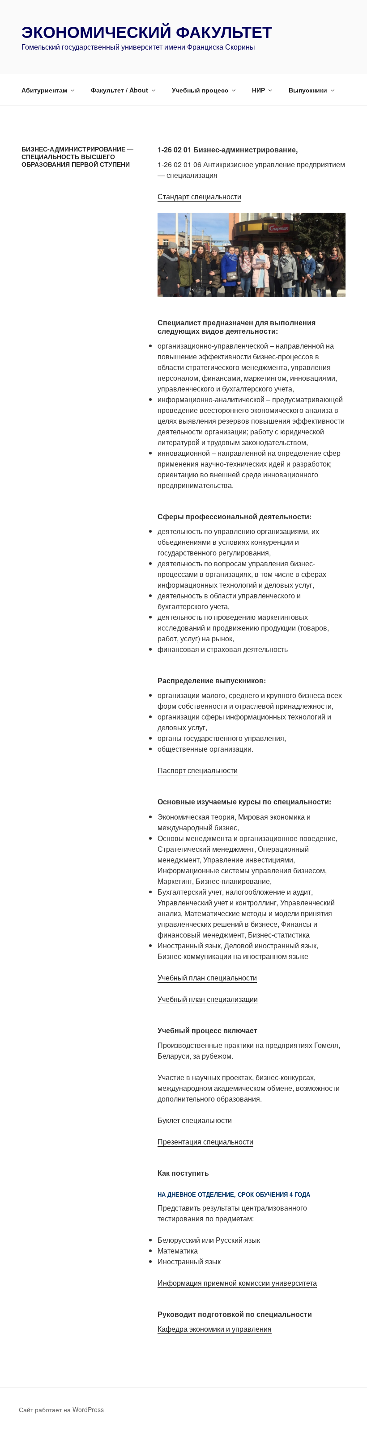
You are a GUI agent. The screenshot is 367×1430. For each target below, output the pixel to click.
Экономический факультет (146, 31)
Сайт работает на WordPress (61, 1409)
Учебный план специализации (208, 999)
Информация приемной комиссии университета (237, 1283)
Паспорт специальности (198, 770)
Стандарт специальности (199, 196)
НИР (258, 89)
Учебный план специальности (207, 977)
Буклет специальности (195, 1120)
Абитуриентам (44, 89)
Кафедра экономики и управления (215, 1329)
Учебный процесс (200, 89)
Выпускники (308, 89)
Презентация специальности (205, 1141)
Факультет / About (119, 89)
